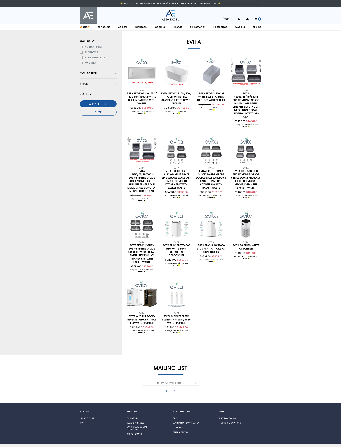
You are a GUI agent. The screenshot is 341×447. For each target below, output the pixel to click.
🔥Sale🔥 (85, 27)
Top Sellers (104, 27)
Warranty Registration (186, 423)
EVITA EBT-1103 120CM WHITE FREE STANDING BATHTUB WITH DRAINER (211, 97)
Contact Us (180, 427)
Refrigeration (198, 27)
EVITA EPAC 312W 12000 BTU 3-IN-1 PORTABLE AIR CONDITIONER (211, 249)
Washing (240, 27)
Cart (83, 423)
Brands (257, 27)
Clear (98, 112)
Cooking (160, 27)
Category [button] (87, 41)
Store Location (135, 434)
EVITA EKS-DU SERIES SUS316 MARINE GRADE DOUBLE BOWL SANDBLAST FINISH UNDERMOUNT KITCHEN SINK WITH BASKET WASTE (142, 254)
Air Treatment (93, 47)
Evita (142, 90)
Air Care (122, 27)
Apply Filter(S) (98, 104)
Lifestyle (177, 27)
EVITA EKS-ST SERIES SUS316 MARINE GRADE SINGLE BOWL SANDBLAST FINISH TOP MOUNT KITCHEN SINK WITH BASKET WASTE (176, 179)
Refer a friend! (180, 432)
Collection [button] (88, 73)
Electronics (220, 27)
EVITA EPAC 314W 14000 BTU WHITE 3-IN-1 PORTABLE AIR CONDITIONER (176, 250)
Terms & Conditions (230, 423)
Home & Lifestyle (94, 57)
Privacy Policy (227, 418)
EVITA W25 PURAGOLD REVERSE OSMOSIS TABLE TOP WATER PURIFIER (141, 320)
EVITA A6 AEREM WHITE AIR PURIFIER (246, 247)
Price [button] (84, 83)
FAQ (175, 418)
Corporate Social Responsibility (137, 428)
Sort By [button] (85, 94)
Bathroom (141, 27)
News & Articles (135, 423)
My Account (87, 418)
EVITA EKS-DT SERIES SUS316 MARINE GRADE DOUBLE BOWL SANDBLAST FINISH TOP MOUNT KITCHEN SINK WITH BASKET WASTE (211, 179)
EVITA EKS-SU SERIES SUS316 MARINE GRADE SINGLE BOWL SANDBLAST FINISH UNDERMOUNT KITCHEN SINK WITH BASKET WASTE (245, 179)
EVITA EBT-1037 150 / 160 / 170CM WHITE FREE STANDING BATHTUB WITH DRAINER (176, 98)
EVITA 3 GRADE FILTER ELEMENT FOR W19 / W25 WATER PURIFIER (176, 320)
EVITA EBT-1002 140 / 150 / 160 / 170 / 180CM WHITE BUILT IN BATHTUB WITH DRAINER (142, 98)
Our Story (132, 418)
